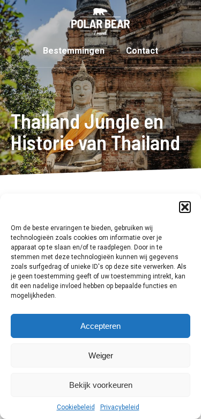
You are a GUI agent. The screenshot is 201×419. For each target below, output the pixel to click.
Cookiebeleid (76, 407)
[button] (185, 207)
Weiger (100, 355)
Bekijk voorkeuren (100, 384)
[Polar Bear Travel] (100, 21)
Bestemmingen (74, 51)
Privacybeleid (119, 407)
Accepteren (100, 325)
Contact (142, 51)
